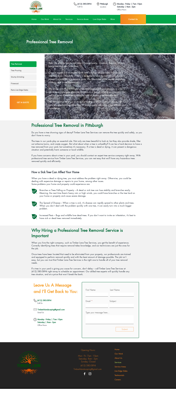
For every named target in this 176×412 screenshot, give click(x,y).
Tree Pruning (16, 70)
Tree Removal (16, 64)
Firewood (15, 83)
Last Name (115, 290)
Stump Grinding (17, 77)
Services (118, 362)
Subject (113, 301)
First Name (90, 290)
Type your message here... (98, 312)
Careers (118, 379)
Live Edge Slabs (121, 371)
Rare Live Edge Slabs (19, 90)
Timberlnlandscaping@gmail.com (51, 309)
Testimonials (119, 375)
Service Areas (120, 366)
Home (117, 349)
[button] (83, 19)
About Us (118, 358)
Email (88, 301)
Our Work (119, 354)
